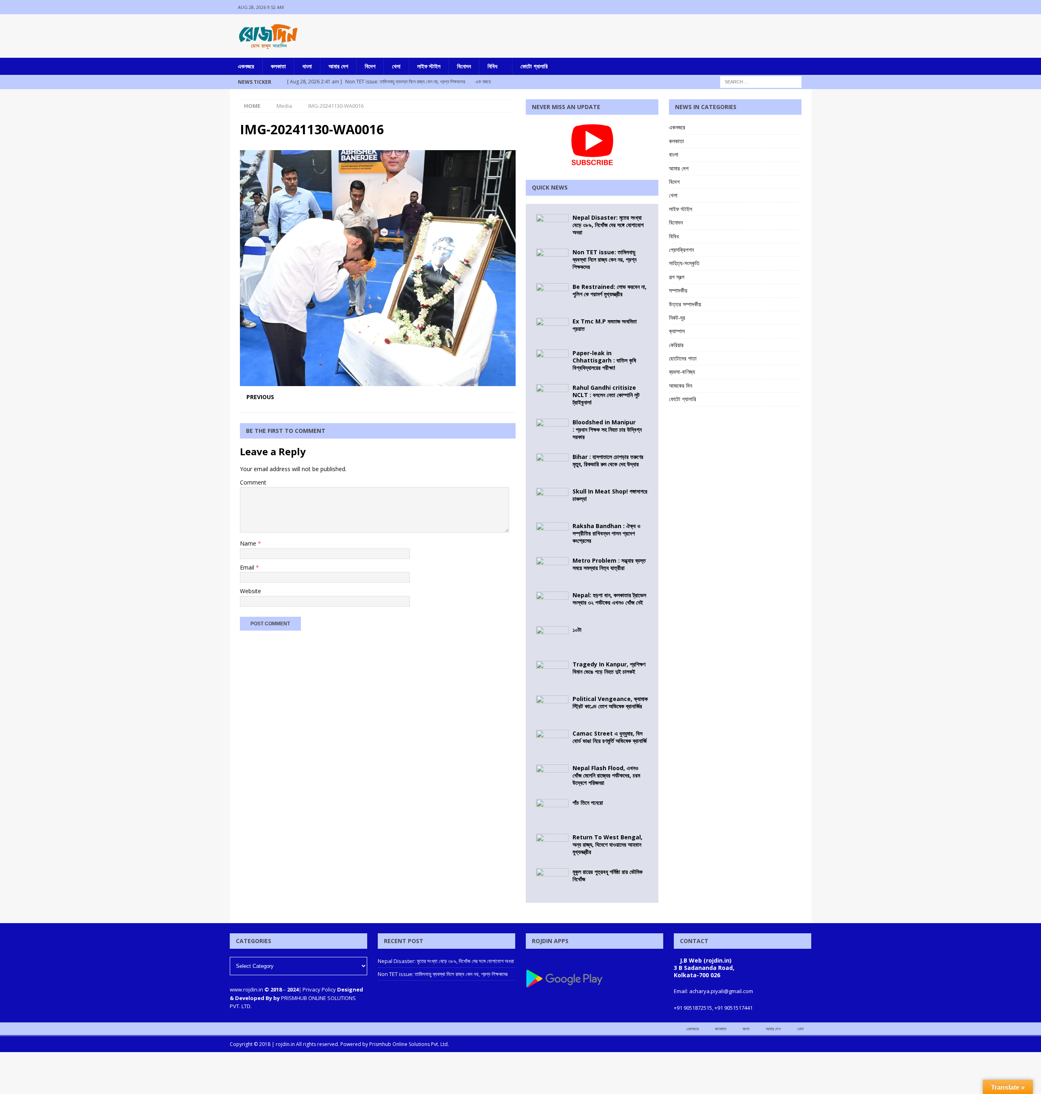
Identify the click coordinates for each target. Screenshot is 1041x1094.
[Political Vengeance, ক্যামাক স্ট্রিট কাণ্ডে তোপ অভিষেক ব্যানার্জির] (552, 707)
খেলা (396, 66)
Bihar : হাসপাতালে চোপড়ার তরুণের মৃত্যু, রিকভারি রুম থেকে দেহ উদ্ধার (608, 460)
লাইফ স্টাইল (428, 66)
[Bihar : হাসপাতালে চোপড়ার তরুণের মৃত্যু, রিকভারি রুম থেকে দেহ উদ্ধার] (552, 465)
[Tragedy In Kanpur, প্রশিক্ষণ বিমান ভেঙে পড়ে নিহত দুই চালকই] (552, 673)
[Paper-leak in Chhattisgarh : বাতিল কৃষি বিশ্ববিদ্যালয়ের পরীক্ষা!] (552, 361)
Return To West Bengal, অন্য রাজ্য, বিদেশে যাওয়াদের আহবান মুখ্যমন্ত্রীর (607, 844)
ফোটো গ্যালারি (534, 66)
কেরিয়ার (676, 345)
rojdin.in (285, 1044)
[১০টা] (552, 638)
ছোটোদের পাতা (683, 358)
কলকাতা (278, 66)
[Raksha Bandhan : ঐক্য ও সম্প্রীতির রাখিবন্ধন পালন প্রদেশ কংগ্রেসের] (552, 534)
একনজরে (246, 66)
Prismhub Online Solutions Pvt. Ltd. (409, 1044)
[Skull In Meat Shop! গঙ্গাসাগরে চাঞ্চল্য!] (552, 500)
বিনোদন (464, 66)
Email (248, 567)
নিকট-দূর (677, 317)
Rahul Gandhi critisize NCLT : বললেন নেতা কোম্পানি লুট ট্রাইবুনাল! (606, 395)
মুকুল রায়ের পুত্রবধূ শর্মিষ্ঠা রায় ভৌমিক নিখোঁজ (607, 875)
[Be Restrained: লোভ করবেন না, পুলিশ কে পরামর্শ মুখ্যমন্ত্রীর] (552, 295)
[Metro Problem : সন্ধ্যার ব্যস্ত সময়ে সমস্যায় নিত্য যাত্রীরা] (552, 569)
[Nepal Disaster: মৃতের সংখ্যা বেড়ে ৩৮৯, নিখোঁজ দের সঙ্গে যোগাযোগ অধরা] (552, 226)
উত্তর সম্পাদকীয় (685, 304)
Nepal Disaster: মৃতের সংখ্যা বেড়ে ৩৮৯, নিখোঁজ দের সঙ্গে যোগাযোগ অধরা (608, 225)
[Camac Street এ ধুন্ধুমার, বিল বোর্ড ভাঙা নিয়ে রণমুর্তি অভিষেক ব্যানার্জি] (552, 742)
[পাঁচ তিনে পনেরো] (552, 811)
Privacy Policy (319, 989)
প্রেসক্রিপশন (681, 249)
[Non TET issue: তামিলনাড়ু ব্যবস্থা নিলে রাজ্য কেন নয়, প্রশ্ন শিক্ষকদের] (552, 261)
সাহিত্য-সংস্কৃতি (684, 263)
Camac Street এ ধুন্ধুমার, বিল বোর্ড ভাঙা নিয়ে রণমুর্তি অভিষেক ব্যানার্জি (610, 737)
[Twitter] (789, 7)
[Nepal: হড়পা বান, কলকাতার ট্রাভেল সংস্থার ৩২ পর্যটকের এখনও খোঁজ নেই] (552, 604)
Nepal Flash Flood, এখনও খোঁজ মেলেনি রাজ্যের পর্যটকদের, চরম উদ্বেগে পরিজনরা (606, 775)
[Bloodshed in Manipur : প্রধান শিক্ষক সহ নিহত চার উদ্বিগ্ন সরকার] (552, 431)
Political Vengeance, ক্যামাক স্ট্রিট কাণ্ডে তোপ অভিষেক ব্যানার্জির (610, 702)
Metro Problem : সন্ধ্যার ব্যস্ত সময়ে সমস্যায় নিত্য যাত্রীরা (609, 564)
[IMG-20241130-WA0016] (378, 381)
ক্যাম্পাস (677, 331)
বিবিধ (492, 66)
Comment (253, 482)
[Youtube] (804, 7)
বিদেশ (370, 66)
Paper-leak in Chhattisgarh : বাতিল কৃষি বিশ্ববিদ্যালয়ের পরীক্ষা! (604, 360)
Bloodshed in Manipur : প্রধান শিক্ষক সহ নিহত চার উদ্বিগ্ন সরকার (607, 429)
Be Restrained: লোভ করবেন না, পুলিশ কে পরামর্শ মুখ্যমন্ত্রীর (610, 290)
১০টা (577, 629)
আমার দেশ (338, 66)
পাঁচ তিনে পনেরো (588, 802)
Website (250, 591)
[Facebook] (773, 7)
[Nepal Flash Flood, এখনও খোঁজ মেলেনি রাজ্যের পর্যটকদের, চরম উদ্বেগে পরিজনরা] (552, 776)
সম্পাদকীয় (678, 290)
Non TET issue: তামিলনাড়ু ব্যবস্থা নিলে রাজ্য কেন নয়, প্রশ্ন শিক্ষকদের (604, 259)
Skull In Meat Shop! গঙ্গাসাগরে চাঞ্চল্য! (610, 494)
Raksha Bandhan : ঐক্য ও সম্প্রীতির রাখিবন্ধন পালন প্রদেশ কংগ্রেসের (606, 533)
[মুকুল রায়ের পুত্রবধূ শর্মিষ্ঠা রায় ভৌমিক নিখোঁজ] (552, 880)
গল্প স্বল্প (676, 277)
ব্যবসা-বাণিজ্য (682, 372)
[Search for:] (760, 81)
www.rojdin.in (246, 989)
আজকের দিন (680, 385)
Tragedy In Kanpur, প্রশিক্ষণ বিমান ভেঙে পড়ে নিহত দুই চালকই (609, 667)
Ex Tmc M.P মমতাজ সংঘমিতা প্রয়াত (605, 324)
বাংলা (307, 66)
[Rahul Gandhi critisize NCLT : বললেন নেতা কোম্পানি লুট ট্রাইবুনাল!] (552, 396)
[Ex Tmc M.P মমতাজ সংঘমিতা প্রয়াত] (552, 328)
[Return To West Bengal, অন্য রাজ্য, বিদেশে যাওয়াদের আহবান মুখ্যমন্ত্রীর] (552, 846)
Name (249, 543)
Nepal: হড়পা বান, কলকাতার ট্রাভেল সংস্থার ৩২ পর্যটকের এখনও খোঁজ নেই (609, 598)
